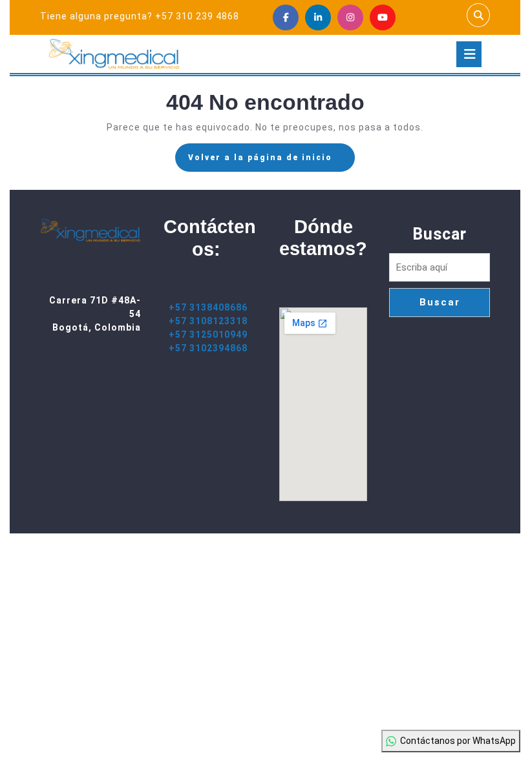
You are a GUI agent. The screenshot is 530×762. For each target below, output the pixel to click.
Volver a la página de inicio (271, 161)
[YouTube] (383, 17)
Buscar (439, 234)
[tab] (469, 54)
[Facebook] (286, 17)
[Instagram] (350, 17)
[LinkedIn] (318, 17)
